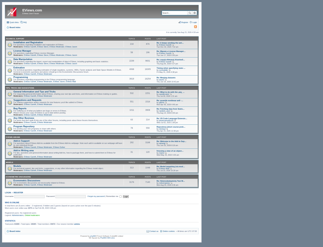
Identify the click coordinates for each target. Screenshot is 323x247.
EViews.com (32, 10)
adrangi (162, 143)
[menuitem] (194, 27)
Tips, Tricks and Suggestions (20, 88)
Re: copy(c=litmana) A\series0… (171, 60)
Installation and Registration (28, 42)
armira (77, 224)
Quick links (14, 22)
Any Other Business (23, 118)
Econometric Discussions (18, 177)
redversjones (164, 183)
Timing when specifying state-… (171, 68)
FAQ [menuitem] (25, 22)
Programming (20, 77)
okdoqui (162, 129)
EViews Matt (71, 81)
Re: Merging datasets (166, 78)
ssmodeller (163, 70)
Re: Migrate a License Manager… (171, 51)
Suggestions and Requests (27, 100)
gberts (161, 102)
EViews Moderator (56, 47)
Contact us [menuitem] (154, 231)
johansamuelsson (166, 120)
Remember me (112, 196)
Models (9, 162)
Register (18, 193)
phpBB (93, 236)
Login (8, 193)
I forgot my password (96, 196)
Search (189, 13)
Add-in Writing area (23, 150)
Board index (15, 231)
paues (161, 80)
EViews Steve (42, 47)
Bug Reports (19, 108)
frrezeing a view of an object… (170, 151)
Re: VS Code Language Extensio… (172, 118)
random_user (164, 111)
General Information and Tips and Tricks (34, 91)
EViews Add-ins (13, 137)
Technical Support (15, 39)
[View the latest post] (173, 45)
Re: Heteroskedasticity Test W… (171, 181)
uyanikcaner (164, 94)
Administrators (18, 215)
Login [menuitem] (194, 22)
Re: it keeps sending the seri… (170, 43)
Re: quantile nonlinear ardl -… (170, 100)
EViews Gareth (30, 47)
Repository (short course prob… (171, 127)
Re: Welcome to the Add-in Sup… (171, 141)
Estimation (19, 67)
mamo (161, 153)
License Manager (22, 51)
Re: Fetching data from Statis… (171, 109)
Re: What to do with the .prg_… (171, 92)
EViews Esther (59, 147)
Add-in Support (21, 141)
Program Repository (23, 126)
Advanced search (194, 13)
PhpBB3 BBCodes (107, 238)
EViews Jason (71, 47)
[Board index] (14, 11)
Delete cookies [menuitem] (169, 231)
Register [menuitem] (184, 22)
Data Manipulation (22, 59)
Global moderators (32, 215)
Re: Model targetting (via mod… (171, 167)
